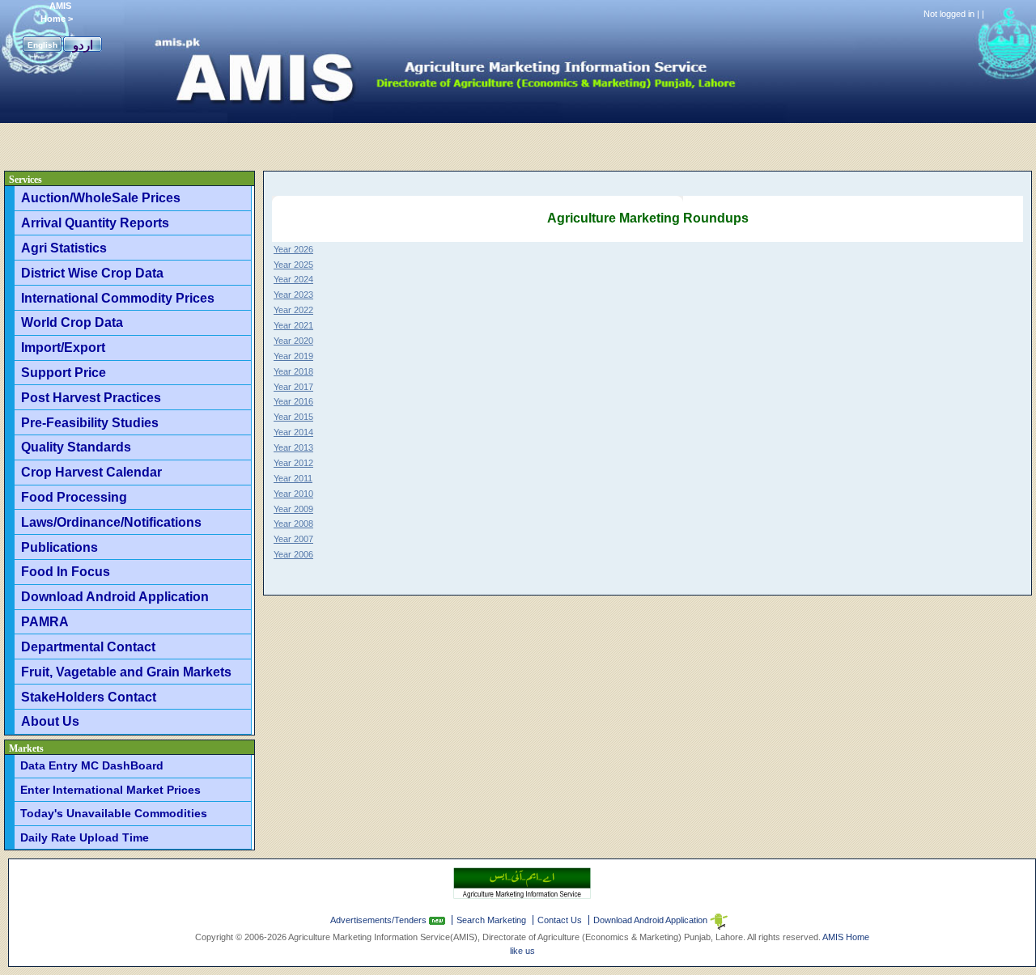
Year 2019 (293, 356)
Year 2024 (293, 279)
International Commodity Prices (117, 297)
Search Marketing (491, 920)
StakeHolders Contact (88, 696)
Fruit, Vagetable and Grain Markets (126, 671)
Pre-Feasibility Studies (90, 422)
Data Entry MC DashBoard (91, 765)
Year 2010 (293, 493)
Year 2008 (293, 523)
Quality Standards (76, 446)
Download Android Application (115, 596)
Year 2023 (293, 294)
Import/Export (63, 347)
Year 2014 (293, 432)
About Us (50, 721)
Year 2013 (293, 447)
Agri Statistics (64, 247)
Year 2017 (293, 387)
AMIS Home (845, 937)
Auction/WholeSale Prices (100, 197)
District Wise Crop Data (92, 272)
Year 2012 (293, 463)
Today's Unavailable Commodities (113, 813)
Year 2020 (293, 340)
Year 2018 (293, 371)
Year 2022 (293, 310)
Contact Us (559, 920)
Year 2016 (293, 401)
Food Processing (74, 497)
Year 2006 (293, 554)
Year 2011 (293, 478)
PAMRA (45, 621)
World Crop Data (72, 322)
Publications (59, 547)
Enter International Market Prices (110, 789)
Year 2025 (293, 264)
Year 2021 (293, 325)
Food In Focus (65, 571)
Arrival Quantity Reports (95, 222)
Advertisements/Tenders (379, 920)
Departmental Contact (88, 646)
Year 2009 (293, 509)
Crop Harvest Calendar (91, 471)
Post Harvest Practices (91, 397)
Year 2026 (293, 249)
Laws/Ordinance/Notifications (111, 522)
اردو (83, 45)
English (42, 44)
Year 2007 (293, 539)
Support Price (63, 372)
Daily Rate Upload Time (84, 837)
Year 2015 (293, 417)
